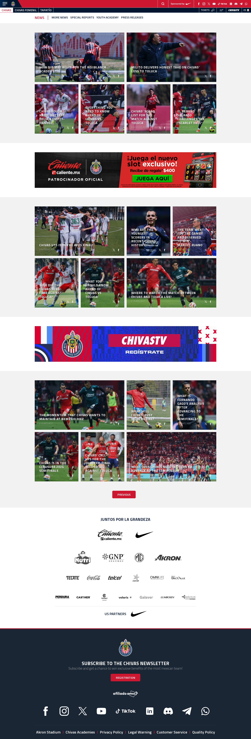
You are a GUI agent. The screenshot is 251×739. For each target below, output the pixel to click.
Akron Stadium (48, 732)
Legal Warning (140, 732)
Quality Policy (203, 732)
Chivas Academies (80, 732)
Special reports (82, 17)
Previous (124, 494)
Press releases (132, 17)
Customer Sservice (172, 732)
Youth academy (107, 17)
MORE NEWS (60, 17)
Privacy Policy (111, 732)
